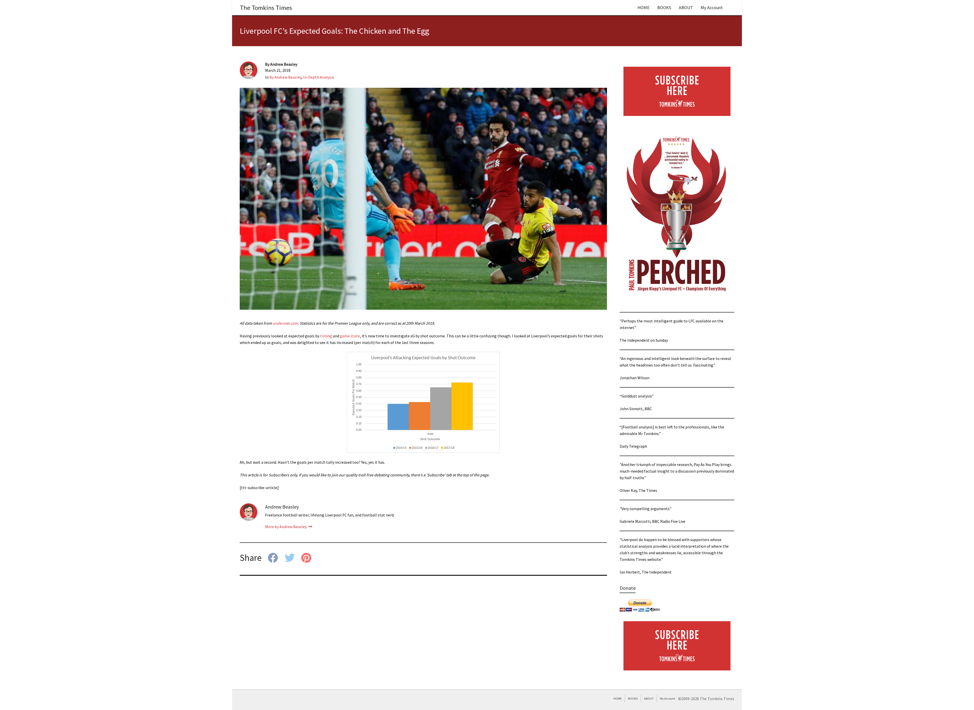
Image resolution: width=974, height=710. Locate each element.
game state (350, 335)
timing (326, 335)
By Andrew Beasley (285, 77)
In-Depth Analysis (318, 77)
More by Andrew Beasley (286, 526)
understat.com (285, 323)
